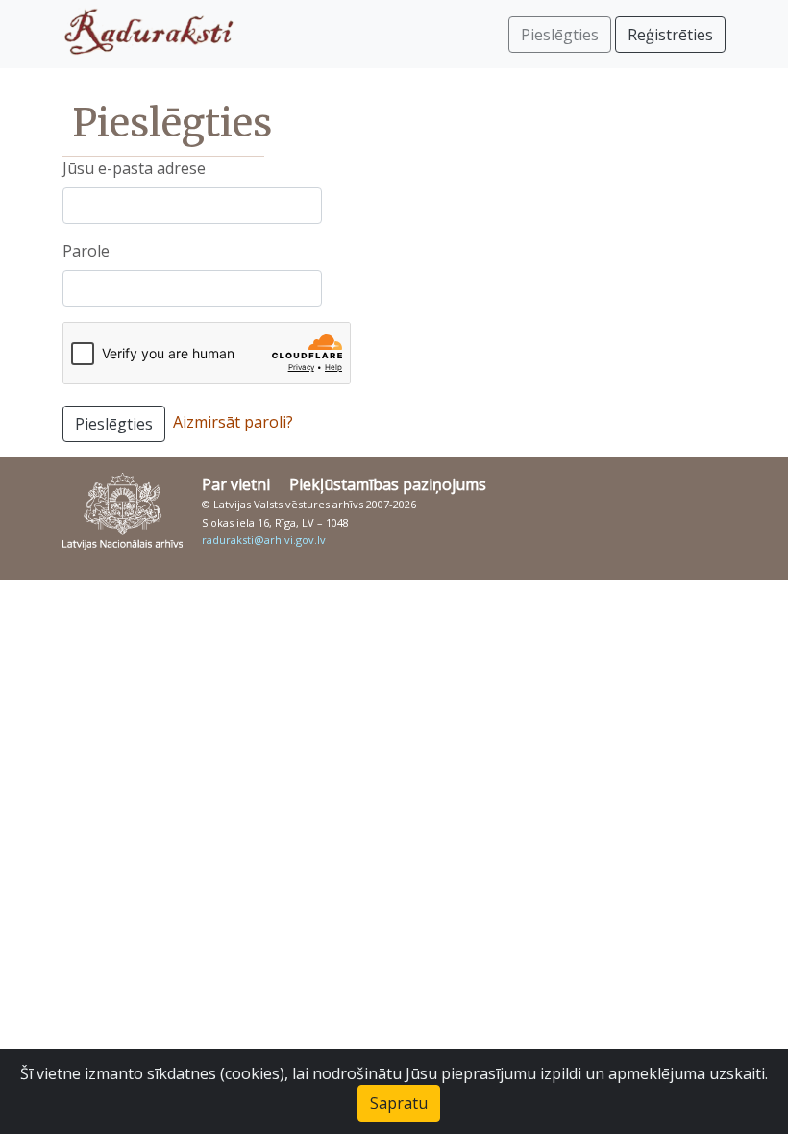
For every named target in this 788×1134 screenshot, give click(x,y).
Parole (86, 250)
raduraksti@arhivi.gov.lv (264, 539)
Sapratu (399, 1103)
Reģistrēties (670, 34)
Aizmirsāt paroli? (233, 421)
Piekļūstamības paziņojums (387, 484)
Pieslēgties (114, 423)
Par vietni (236, 484)
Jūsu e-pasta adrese (134, 168)
